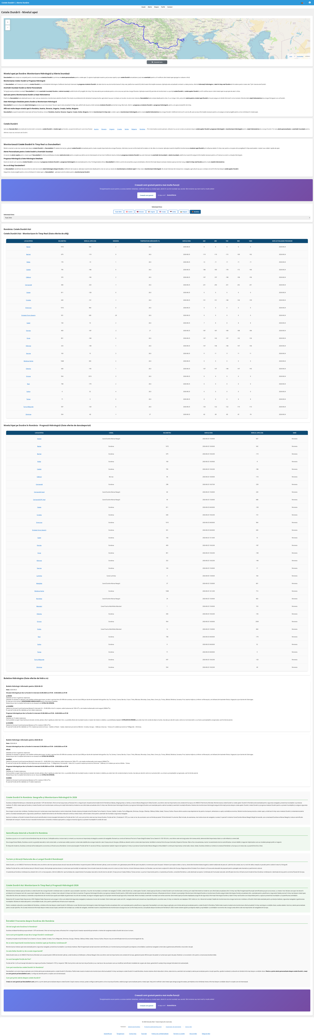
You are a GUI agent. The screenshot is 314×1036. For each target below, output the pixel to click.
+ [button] (7, 22)
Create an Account (157, 521)
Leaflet (290, 56)
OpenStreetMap (300, 56)
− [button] (7, 28)
